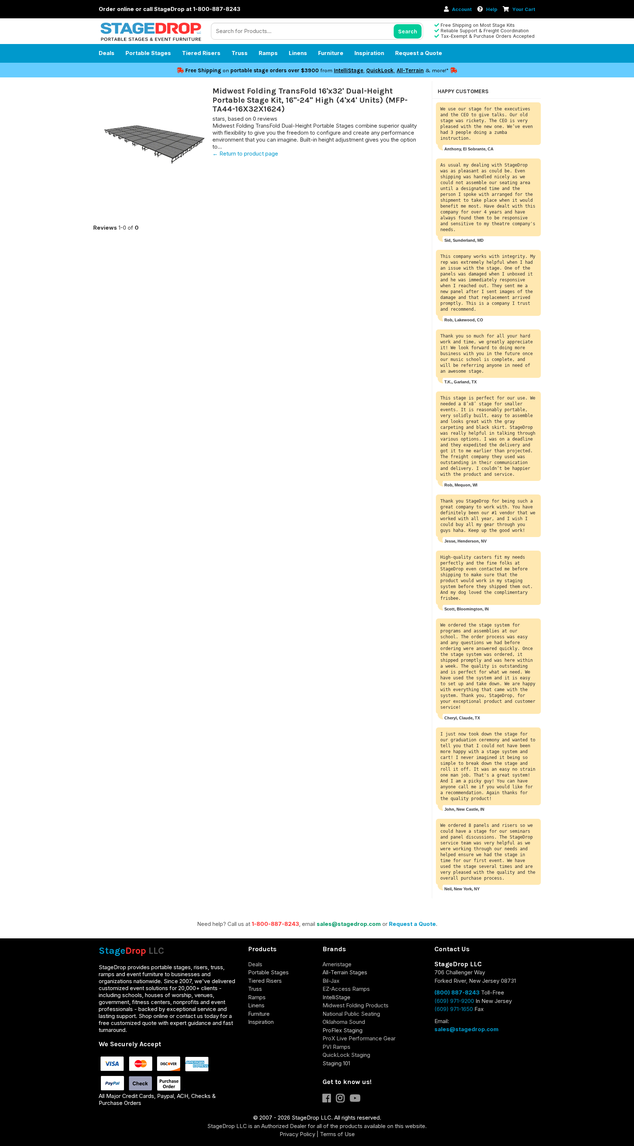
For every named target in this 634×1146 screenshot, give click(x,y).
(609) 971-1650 (453, 1009)
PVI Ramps (336, 1046)
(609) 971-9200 (454, 1000)
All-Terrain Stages (345, 972)
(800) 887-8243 (457, 992)
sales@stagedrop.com (349, 923)
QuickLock (380, 70)
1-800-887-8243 (275, 923)
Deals (106, 53)
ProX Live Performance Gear (359, 1038)
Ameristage (337, 964)
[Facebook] (329, 1099)
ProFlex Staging (342, 1030)
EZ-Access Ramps (346, 988)
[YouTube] (357, 1099)
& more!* (437, 70)
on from (259, 70)
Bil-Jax (331, 980)
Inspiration (369, 53)
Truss (240, 53)
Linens (298, 53)
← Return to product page (245, 153)
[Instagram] (343, 1099)
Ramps (268, 53)
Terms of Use (337, 1134)
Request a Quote (418, 53)
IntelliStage (348, 70)
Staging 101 (336, 1063)
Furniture (330, 53)
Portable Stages (148, 53)
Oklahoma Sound (344, 1021)
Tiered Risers (201, 53)
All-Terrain (410, 70)
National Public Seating (351, 1013)
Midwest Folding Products (356, 1005)
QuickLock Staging (346, 1054)
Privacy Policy (297, 1134)
